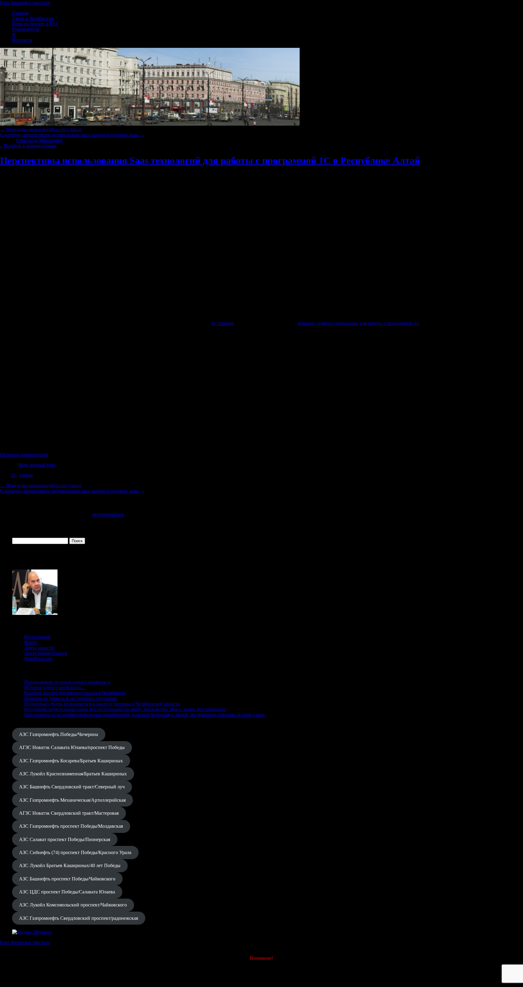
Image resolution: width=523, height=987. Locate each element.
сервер (26, 475)
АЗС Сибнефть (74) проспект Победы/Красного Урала (75, 852)
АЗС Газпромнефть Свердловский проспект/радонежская (78, 918)
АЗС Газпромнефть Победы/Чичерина (58, 734)
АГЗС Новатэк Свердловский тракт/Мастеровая (69, 813)
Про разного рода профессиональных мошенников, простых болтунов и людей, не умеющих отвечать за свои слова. (144, 714)
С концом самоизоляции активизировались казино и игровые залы (72, 134)
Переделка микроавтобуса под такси (40, 129)
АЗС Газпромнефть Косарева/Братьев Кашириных (71, 760)
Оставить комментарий (24, 454)
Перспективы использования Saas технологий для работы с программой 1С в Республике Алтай (210, 160)
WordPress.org (38, 658)
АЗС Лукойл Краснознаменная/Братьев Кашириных (73, 773)
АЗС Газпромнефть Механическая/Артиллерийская (72, 800)
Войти (31, 642)
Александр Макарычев (39, 140)
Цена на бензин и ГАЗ (35, 23)
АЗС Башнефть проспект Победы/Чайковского (67, 878)
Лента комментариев (45, 653)
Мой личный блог (37, 464)
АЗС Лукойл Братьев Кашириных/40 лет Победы (69, 865)
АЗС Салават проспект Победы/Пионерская (64, 839)
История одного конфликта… (55, 687)
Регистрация (37, 636)
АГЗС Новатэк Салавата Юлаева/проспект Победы (72, 747)
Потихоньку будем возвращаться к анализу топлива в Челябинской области (102, 703)
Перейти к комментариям (28, 145)
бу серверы (222, 323)
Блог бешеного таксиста (25, 2)
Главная (20, 12)
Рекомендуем (25, 29)
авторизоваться (108, 514)
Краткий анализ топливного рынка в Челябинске (75, 692)
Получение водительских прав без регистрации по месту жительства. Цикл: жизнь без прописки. (125, 709)
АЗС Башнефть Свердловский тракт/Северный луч (72, 786)
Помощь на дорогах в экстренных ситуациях (70, 698)
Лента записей (39, 647)
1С (14, 475)
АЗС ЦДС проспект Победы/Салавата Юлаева (67, 891)
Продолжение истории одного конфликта (67, 682)
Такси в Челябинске (33, 18)
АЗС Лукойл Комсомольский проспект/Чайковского (73, 904)
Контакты (22, 40)
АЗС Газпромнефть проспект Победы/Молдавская (71, 826)
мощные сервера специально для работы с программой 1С (358, 323)
